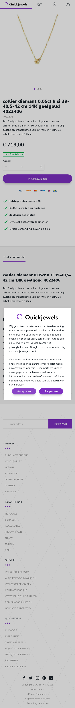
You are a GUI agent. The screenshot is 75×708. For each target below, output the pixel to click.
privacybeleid (16, 347)
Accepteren (24, 391)
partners (48, 368)
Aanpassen (51, 391)
